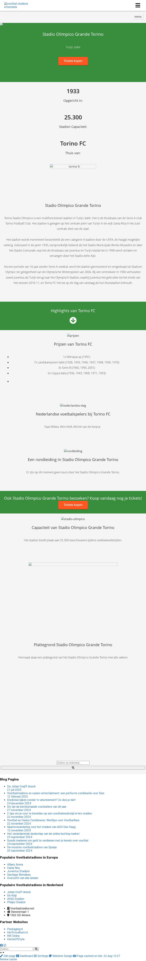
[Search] (36, 949)
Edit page (9, 956)
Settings (43, 956)
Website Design (62, 956)
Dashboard (26, 956)
